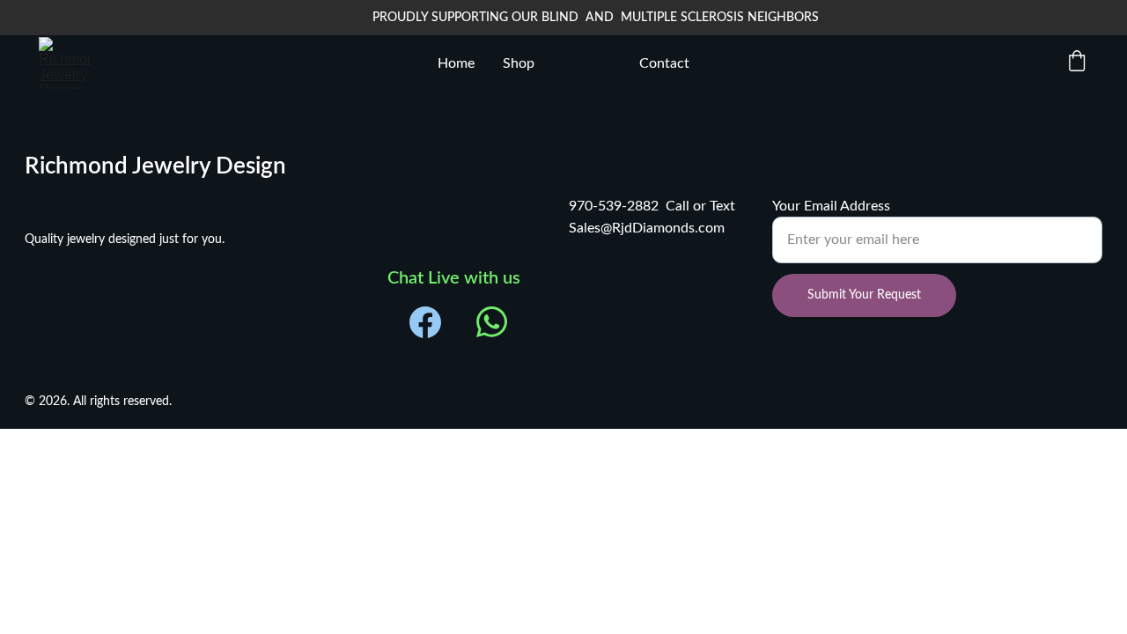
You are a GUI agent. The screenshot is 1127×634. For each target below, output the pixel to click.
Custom (587, 63)
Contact (664, 63)
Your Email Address (831, 206)
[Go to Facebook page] (425, 322)
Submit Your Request (864, 295)
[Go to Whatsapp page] (491, 321)
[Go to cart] (1076, 63)
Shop (518, 63)
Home (456, 63)
